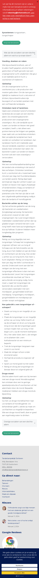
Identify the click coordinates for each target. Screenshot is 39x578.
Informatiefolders (8, 491)
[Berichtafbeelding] (4, 508)
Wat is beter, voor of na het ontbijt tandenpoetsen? (20, 522)
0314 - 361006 (7, 467)
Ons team (5, 486)
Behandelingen (7, 481)
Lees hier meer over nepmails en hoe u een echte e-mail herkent (18, 16)
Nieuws (4, 489)
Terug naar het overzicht (11, 42)
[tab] (19, 54)
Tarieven (5, 483)
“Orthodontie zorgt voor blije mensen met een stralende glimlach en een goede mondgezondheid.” (21, 510)
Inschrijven (6, 497)
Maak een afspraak (9, 494)
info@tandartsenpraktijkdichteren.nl (15, 470)
